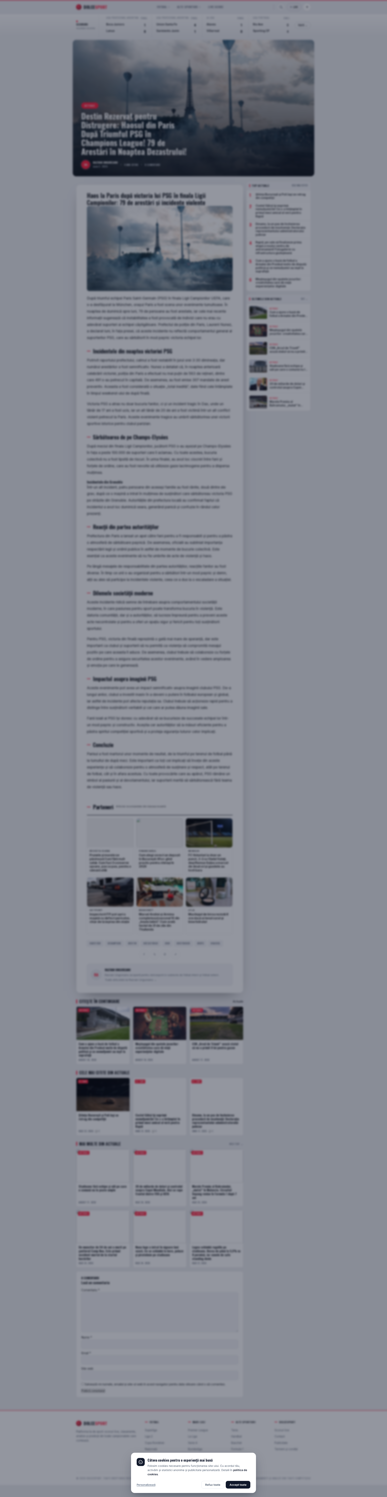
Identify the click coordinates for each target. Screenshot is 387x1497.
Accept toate (238, 1484)
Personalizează (146, 1484)
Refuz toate (212, 1484)
